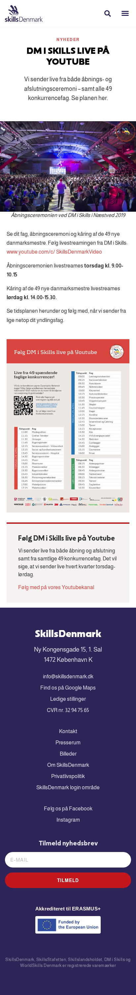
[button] (125, 13)
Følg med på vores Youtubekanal (56, 587)
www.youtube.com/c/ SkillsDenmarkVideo (54, 252)
